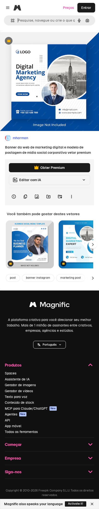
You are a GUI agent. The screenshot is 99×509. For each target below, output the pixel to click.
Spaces (10, 373)
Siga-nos (13, 471)
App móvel (13, 426)
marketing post (70, 278)
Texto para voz (16, 397)
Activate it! (75, 504)
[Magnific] (49, 305)
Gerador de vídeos (19, 391)
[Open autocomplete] (10, 20)
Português (49, 345)
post (13, 278)
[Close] (92, 504)
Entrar (86, 8)
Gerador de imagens (20, 385)
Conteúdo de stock (19, 402)
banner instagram (38, 278)
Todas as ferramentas (21, 432)
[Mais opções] (71, 196)
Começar (13, 444)
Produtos (13, 364)
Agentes (15, 414)
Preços (68, 8)
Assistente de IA (17, 379)
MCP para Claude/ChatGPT (30, 408)
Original (30, 41)
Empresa (13, 458)
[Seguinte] (92, 244)
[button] (49, 345)
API (7, 420)
